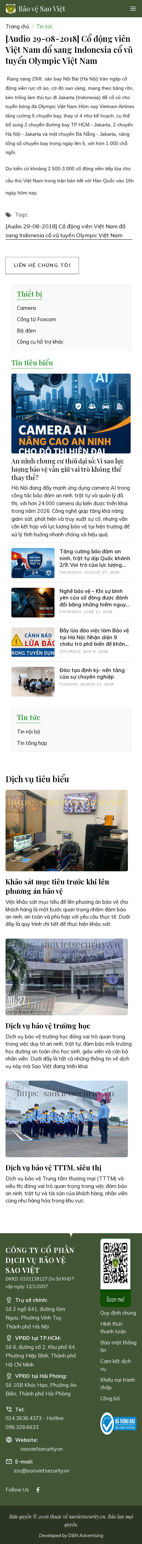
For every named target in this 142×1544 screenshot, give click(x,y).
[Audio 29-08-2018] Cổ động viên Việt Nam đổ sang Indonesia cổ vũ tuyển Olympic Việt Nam (65, 231)
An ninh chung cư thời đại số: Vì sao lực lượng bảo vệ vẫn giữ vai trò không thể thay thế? (67, 469)
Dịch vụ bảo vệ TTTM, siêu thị (53, 1167)
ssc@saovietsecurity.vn (41, 1470)
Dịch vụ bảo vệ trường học (48, 1025)
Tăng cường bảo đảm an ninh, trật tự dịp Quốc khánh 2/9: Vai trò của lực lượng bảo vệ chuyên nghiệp (95, 561)
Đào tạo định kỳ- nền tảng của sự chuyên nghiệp (92, 673)
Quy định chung (118, 1313)
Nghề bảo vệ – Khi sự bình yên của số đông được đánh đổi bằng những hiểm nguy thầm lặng (94, 601)
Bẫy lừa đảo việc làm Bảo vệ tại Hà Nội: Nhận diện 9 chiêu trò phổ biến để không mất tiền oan (94, 640)
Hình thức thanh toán (113, 1327)
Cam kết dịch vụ (115, 1365)
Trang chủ (17, 26)
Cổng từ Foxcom (36, 319)
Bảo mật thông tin (118, 1346)
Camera (26, 308)
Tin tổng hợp (32, 743)
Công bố (110, 1398)
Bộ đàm (26, 330)
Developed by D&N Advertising (71, 1535)
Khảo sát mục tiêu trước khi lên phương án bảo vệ (57, 886)
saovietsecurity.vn (41, 1449)
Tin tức (44, 26)
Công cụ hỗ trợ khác (40, 341)
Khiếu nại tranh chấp (117, 1383)
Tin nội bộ (28, 731)
